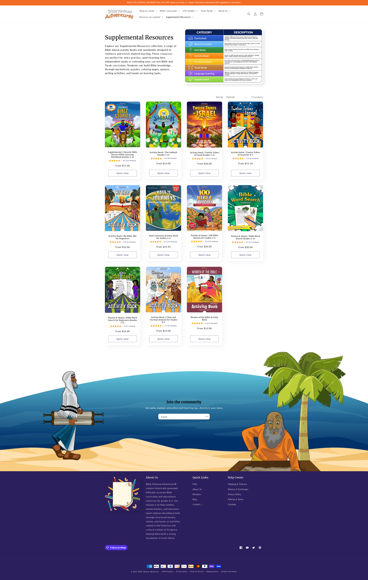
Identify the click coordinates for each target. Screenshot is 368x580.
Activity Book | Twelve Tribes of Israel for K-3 (245, 153)
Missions (197, 494)
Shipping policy (212, 571)
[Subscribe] (206, 417)
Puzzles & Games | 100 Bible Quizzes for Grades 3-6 (204, 236)
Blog (195, 499)
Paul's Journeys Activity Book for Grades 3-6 (163, 237)
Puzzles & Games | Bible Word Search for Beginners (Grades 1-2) (122, 320)
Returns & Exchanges (238, 489)
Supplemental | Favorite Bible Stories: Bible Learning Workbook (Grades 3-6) (122, 154)
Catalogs (232, 504)
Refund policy (167, 571)
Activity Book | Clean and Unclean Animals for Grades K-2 (163, 319)
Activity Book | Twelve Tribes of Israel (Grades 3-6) (204, 154)
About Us (197, 489)
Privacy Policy (234, 494)
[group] (122, 161)
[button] (148, 11)
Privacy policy (181, 571)
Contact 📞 (198, 504)
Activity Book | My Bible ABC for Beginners (122, 237)
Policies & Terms (236, 499)
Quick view (122, 173)
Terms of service (196, 571)
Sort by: (220, 97)
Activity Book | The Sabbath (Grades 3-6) (163, 153)
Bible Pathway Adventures (148, 572)
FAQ (195, 484)
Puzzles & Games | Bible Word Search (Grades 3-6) (245, 237)
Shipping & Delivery (237, 484)
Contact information (229, 571)
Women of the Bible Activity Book (204, 318)
